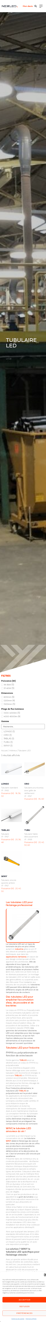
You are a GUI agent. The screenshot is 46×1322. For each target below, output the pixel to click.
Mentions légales (31, 1319)
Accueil (4, 750)
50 (2, 796)
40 (42, 842)
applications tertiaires (16, 957)
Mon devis (28, 6)
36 (19, 793)
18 (16, 793)
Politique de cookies (17, 1319)
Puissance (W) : (8, 793)
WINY (8, 1141)
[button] (36, 6)
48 (2, 842)
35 (39, 799)
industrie (19, 949)
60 (42, 799)
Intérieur (13, 750)
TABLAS (22, 1091)
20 (16, 839)
